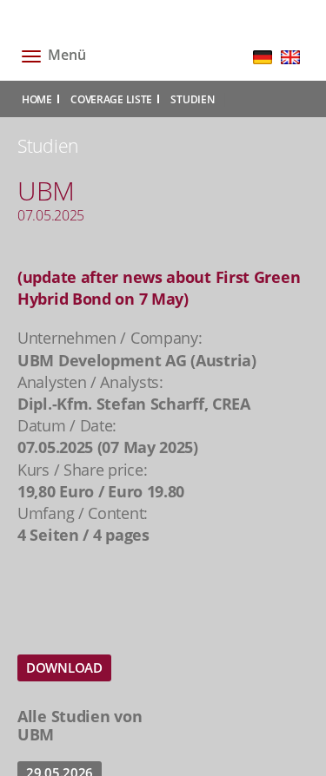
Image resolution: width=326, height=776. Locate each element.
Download (64, 667)
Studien (192, 99)
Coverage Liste (111, 99)
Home (37, 99)
